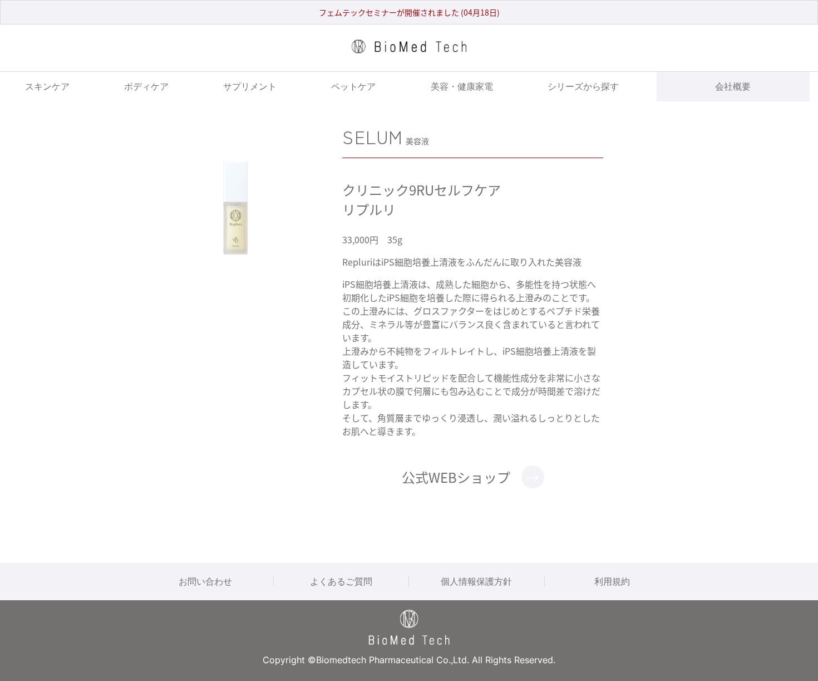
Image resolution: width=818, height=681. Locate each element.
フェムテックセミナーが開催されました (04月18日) (409, 12)
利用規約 (612, 581)
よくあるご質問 (341, 581)
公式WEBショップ (456, 477)
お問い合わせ (205, 581)
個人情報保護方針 (476, 581)
